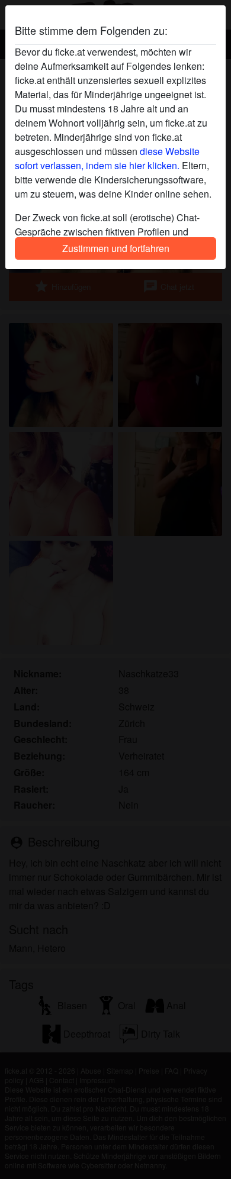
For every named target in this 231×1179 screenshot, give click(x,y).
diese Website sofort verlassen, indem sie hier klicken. (107, 158)
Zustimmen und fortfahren (115, 248)
